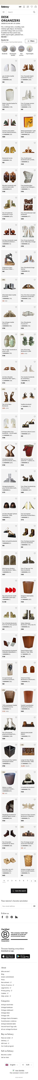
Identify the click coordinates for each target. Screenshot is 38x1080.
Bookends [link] (4, 54)
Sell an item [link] (5, 1057)
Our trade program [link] (7, 1046)
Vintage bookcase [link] (7, 1007)
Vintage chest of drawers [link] (9, 1018)
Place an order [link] (7, 1038)
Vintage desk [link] (5, 1013)
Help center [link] (6, 996)
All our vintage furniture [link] (9, 1029)
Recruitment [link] (6, 982)
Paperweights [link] (29, 54)
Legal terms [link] (6, 988)
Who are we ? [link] (5, 971)
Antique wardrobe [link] (7, 1005)
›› (35, 880)
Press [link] (3, 980)
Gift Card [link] (5, 1043)
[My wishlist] (32, 7)
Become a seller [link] (6, 1055)
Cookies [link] (4, 993)
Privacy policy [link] (6, 990)
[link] (5, 7)
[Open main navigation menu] (3, 12)
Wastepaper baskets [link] (13, 54)
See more (4, 37)
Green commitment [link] (7, 977)
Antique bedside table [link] (8, 1024)
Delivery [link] (5, 1041)
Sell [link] (20, 7)
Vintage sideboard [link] (7, 1010)
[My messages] (28, 7)
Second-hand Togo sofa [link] (8, 1026)
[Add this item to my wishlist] (16, 61)
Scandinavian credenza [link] (8, 1021)
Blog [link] (2, 974)
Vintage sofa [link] (5, 1015)
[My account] (24, 7)
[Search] (34, 12)
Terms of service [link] (7, 985)
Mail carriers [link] (21, 54)
